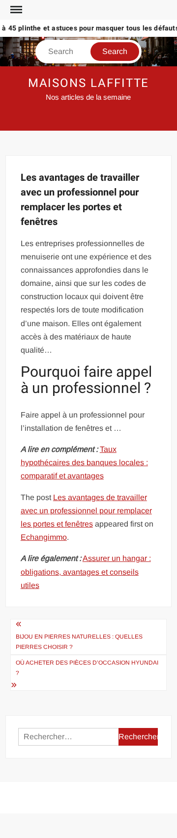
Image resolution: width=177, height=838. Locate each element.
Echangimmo (44, 537)
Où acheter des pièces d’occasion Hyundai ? (87, 667)
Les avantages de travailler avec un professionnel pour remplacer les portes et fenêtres (86, 510)
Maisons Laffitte (88, 83)
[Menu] (15, 10)
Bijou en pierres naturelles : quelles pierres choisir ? (79, 641)
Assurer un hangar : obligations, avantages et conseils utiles (86, 571)
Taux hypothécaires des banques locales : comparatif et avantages (84, 462)
